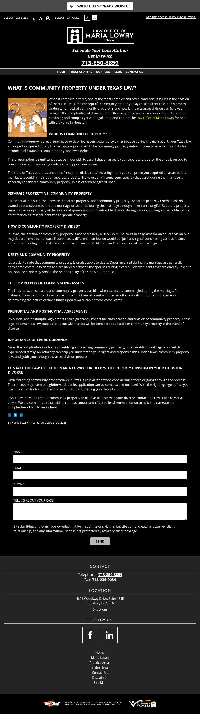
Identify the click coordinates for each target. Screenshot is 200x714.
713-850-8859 (100, 63)
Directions (100, 610)
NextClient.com (112, 704)
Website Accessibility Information (171, 17)
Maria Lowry (100, 657)
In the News (100, 667)
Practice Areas (81, 72)
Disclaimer (100, 677)
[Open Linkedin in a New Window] (110, 635)
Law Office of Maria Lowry (155, 118)
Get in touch (100, 56)
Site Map (100, 683)
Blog (118, 72)
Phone (18, 484)
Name (17, 452)
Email (17, 468)
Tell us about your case (33, 501)
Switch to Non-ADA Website (103, 6)
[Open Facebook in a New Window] (90, 635)
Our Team (103, 72)
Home (61, 72)
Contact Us (134, 72)
